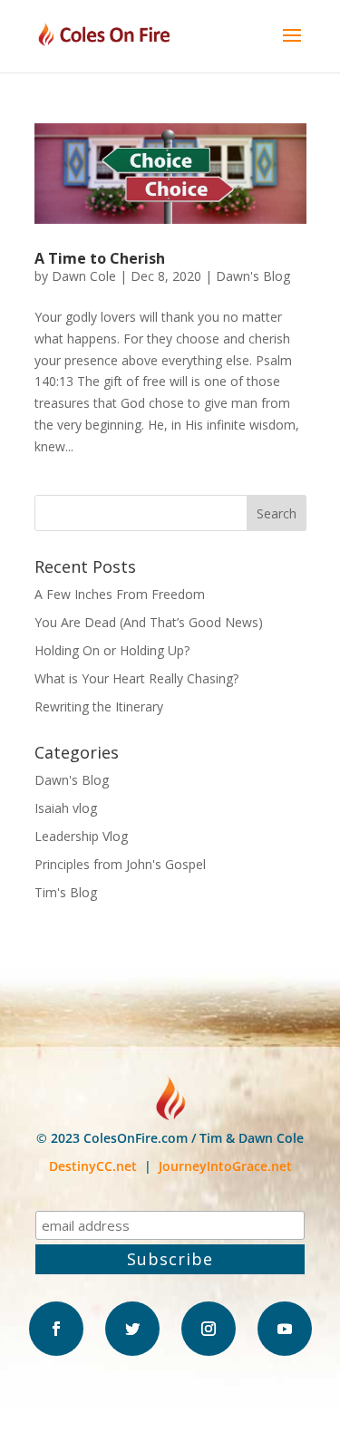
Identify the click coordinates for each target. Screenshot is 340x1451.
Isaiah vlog (65, 808)
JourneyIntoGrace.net (225, 1166)
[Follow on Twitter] (132, 1328)
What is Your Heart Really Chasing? (136, 678)
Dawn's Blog (253, 276)
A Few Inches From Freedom (119, 594)
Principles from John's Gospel (120, 864)
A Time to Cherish (99, 258)
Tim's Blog (65, 892)
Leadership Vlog (81, 836)
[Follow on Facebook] (56, 1328)
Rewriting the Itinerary (98, 706)
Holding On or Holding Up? (111, 650)
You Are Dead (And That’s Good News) (148, 622)
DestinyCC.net (93, 1166)
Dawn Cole (84, 276)
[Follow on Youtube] (284, 1328)
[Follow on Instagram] (208, 1328)
